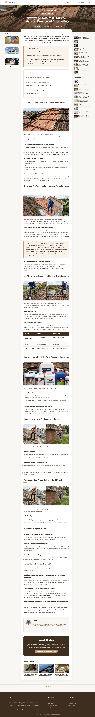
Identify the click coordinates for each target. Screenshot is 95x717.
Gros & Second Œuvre (52, 707)
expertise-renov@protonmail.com (18, 709)
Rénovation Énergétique (52, 705)
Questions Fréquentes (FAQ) (32, 93)
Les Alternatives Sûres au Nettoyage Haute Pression (38, 82)
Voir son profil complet (38, 628)
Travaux (88, 2)
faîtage (52, 236)
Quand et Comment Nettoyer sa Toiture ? (35, 88)
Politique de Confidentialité (74, 710)
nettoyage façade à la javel (47, 582)
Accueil (37, 10)
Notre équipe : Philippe (73, 703)
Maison (75, 2)
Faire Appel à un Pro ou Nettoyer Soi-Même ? (36, 90)
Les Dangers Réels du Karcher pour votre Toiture (37, 77)
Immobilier (69, 2)
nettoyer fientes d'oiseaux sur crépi (44, 595)
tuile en (30, 147)
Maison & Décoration (51, 703)
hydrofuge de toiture (31, 406)
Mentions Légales (72, 707)
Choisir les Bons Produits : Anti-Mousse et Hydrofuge (38, 85)
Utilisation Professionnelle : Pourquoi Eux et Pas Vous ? (39, 80)
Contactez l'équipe (72, 705)
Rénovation (81, 2)
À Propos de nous (72, 701)
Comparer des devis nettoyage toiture (46, 651)
